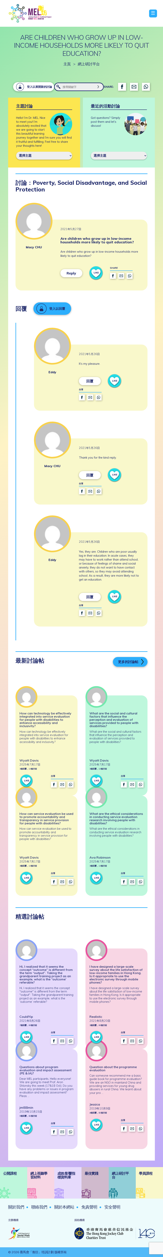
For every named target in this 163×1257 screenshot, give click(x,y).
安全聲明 (112, 1206)
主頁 (67, 64)
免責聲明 (89, 1206)
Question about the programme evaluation (113, 1068)
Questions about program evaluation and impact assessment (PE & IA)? (45, 1070)
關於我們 (16, 1206)
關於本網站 (64, 1206)
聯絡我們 (39, 1206)
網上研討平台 (89, 64)
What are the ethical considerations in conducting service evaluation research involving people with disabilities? (116, 818)
